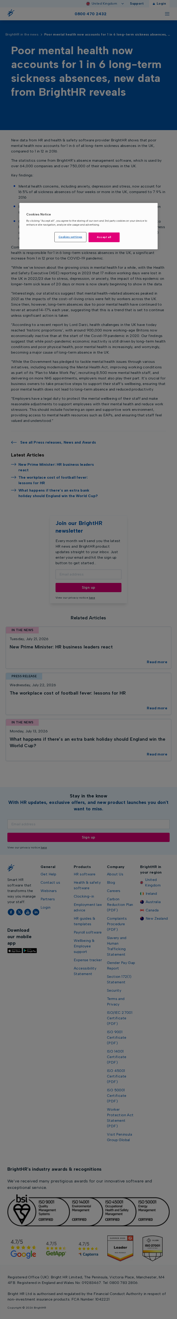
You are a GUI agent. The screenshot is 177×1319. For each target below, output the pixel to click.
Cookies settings (70, 237)
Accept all (104, 237)
